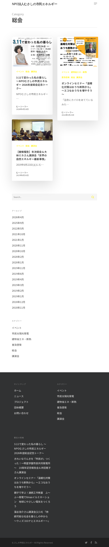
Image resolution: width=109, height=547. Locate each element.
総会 (28, 71)
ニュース (19, 396)
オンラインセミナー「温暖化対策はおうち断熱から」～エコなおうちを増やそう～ (32, 482)
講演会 (34, 71)
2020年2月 (18, 256)
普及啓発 (66, 77)
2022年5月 (18, 228)
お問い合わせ (21, 413)
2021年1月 (18, 240)
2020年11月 (18, 245)
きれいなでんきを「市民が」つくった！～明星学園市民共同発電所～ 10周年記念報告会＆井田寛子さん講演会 (32, 465)
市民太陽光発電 (20, 333)
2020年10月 (18, 251)
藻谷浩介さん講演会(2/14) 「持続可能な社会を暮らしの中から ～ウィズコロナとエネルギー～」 (32, 516)
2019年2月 (18, 290)
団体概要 (19, 407)
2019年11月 (18, 268)
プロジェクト (21, 402)
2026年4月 (18, 217)
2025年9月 (18, 223)
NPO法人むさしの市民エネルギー (34, 3)
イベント (20, 71)
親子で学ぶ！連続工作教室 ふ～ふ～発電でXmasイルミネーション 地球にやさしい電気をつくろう (32, 499)
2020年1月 (18, 262)
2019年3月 (18, 285)
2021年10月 (18, 234)
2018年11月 (18, 307)
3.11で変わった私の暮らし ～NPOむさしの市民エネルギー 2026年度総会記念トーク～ (30, 448)
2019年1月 (18, 296)
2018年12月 (18, 302)
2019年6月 (18, 273)
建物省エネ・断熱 (79, 72)
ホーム (17, 390)
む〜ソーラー (22, 106)
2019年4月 (18, 279)
